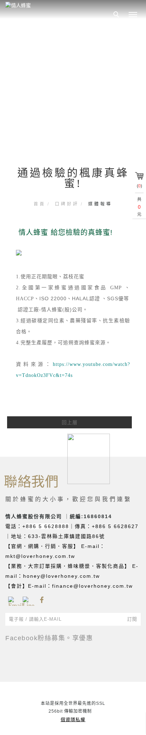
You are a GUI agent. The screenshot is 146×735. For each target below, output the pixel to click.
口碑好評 (67, 204)
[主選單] (133, 15)
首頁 (40, 204)
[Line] (27, 600)
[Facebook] (41, 600)
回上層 (70, 422)
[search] (117, 15)
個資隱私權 (73, 719)
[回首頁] (51, 5)
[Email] (12, 600)
